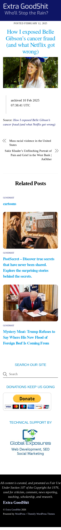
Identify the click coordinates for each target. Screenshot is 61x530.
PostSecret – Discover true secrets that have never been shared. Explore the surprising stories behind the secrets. (28, 267)
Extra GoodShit (13, 509)
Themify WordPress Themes (41, 513)
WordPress (20, 513)
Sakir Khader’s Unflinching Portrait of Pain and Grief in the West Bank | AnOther (28, 155)
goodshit (8, 197)
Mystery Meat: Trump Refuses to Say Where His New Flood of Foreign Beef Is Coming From (29, 337)
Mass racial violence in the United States (30, 143)
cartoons (9, 203)
